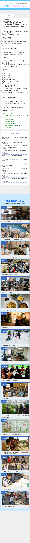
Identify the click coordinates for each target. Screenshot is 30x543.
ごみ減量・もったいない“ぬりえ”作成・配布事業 (11, 434)
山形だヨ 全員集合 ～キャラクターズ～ (10, 380)
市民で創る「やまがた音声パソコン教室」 (10, 471)
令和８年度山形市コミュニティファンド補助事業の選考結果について (14, 139)
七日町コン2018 (5, 327)
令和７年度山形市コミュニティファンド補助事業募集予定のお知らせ (14, 170)
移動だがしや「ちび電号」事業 (8, 506)
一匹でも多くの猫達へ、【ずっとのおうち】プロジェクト (13, 221)
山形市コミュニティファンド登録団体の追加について (14, 143)
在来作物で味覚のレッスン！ (7, 398)
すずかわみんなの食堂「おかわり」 (9, 310)
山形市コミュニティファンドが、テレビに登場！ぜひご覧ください (14, 175)
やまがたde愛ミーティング (7, 362)
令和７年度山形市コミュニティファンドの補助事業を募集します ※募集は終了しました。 (14, 165)
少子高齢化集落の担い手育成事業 (8, 345)
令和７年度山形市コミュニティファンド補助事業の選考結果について (14, 160)
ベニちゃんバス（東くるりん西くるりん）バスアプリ (12, 257)
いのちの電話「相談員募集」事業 (8, 489)
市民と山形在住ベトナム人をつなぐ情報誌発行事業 (12, 239)
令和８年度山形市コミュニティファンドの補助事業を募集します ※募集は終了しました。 (14, 147)
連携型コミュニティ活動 (7, 292)
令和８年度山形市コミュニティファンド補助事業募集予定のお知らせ (14, 152)
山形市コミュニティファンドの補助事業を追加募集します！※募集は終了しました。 (14, 180)
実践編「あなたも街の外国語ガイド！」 (10, 274)
